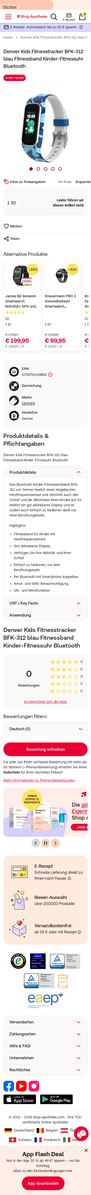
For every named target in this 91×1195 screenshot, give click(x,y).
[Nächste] (55, 843)
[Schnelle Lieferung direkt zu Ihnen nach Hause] (69, 878)
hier (69, 1171)
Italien (77, 1140)
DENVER (28, 403)
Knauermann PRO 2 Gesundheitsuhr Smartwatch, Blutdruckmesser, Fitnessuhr (60, 301)
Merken (16, 226)
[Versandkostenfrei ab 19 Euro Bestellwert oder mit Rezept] (79, 932)
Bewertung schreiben (45, 749)
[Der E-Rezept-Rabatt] (81, 28)
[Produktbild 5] (60, 169)
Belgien (52, 1130)
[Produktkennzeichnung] (50, 374)
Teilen (14, 239)
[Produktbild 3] (45, 169)
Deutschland (24, 1130)
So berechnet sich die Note (45, 702)
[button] (45, 472)
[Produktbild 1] (31, 169)
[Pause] (45, 843)
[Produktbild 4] (53, 169)
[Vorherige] (36, 843)
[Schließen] (86, 1150)
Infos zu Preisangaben (28, 182)
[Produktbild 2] (38, 169)
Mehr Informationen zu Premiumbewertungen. (39, 780)
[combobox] (45, 729)
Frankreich (52, 1140)
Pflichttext (10, 7)
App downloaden (43, 1183)
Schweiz (25, 1140)
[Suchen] (54, 17)
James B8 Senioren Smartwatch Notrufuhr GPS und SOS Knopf (20, 301)
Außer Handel (14, 78)
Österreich (78, 1130)
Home (8, 37)
